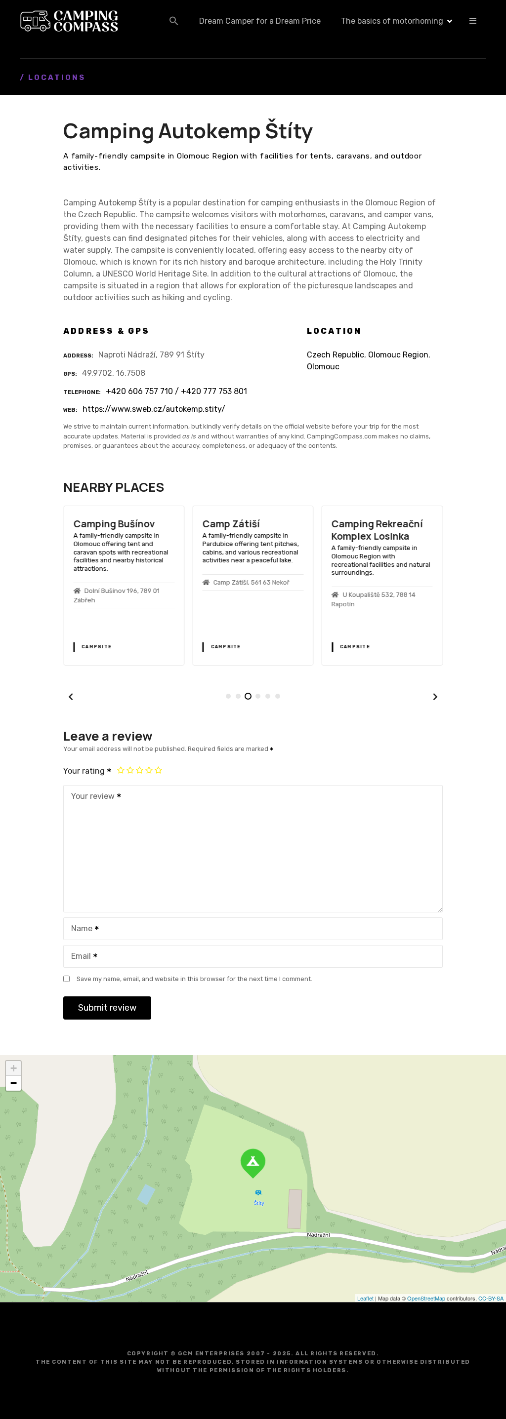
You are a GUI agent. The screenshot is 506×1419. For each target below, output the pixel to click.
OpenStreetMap (426, 1298)
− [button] (13, 1083)
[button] (174, 20)
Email (78, 957)
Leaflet (365, 1298)
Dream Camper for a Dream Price (260, 21)
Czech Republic (335, 354)
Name (79, 929)
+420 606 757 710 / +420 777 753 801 (176, 391)
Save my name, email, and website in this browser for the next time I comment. (194, 979)
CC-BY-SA (491, 1298)
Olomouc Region (398, 354)
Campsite (97, 646)
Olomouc (323, 366)
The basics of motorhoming (392, 21)
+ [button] (13, 1068)
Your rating (85, 771)
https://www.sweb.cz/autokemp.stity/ (154, 409)
